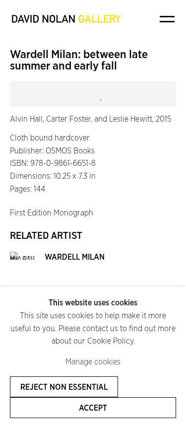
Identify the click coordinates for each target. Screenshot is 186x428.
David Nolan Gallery (66, 19)
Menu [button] (167, 19)
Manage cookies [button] (93, 361)
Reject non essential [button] (64, 387)
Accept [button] (93, 408)
